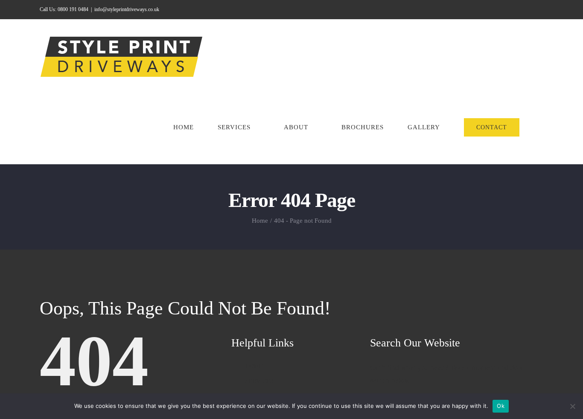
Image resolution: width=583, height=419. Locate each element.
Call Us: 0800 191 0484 (64, 9)
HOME (254, 366)
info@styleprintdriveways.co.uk (126, 9)
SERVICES (259, 381)
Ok (500, 405)
